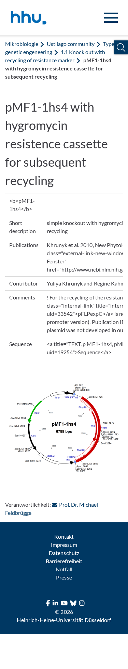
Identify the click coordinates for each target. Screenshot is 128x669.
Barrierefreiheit (64, 561)
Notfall (64, 569)
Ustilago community (70, 43)
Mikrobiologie (21, 43)
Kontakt (64, 536)
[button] (121, 47)
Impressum (64, 544)
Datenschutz (64, 553)
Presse (64, 577)
